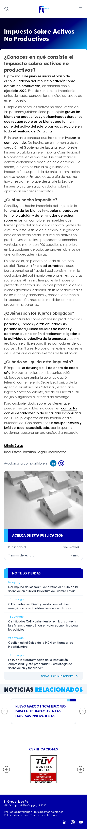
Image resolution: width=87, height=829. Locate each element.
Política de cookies (16, 815)
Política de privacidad (18, 812)
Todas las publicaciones (57, 676)
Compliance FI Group (43, 815)
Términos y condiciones (48, 812)
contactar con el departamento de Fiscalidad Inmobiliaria (42, 410)
